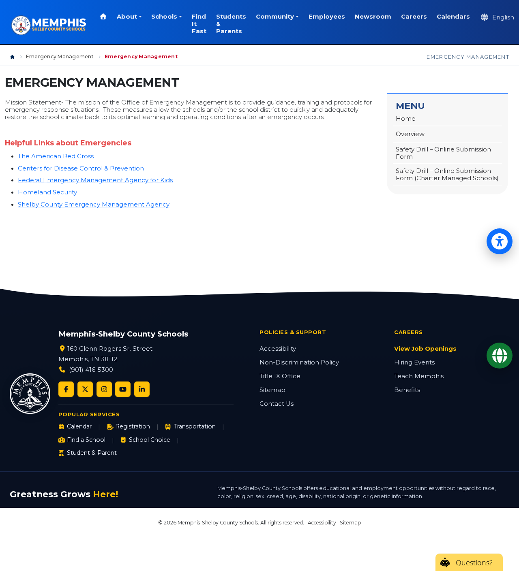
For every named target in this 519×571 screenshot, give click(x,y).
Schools (164, 16)
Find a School (86, 439)
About (127, 16)
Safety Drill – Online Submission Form (443, 153)
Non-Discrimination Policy (299, 362)
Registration (132, 426)
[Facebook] (66, 389)
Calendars (453, 16)
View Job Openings (425, 348)
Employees (327, 16)
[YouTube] (123, 389)
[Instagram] (104, 389)
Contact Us (277, 403)
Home (406, 118)
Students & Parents (231, 24)
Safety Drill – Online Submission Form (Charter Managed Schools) (447, 174)
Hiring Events (414, 362)
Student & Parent (92, 452)
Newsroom (373, 16)
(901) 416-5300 (91, 369)
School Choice (149, 439)
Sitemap (272, 390)
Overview (410, 134)
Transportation (194, 426)
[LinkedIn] (142, 389)
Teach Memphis (419, 376)
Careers (414, 16)
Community (275, 16)
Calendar (79, 426)
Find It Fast (199, 24)
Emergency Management (60, 56)
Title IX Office (280, 376)
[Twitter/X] (85, 389)
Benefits (407, 390)
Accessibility (278, 348)
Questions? (474, 562)
